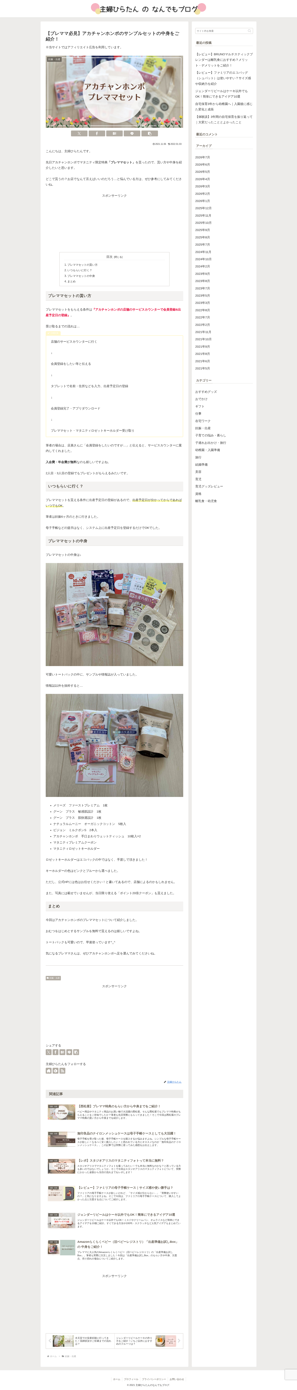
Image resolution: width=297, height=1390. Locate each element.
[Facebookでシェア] (97, 133)
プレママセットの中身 (81, 275)
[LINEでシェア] (132, 133)
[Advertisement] (114, 222)
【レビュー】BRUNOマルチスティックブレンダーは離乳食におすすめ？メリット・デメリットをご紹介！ (224, 60)
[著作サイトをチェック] (49, 1071)
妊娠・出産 (55, 978)
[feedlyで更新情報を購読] (55, 1071)
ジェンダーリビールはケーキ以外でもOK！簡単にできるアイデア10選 (221, 93)
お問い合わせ (177, 1379)
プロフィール (131, 1379)
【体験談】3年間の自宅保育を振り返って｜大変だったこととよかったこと (224, 119)
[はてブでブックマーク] (114, 133)
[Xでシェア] (79, 133)
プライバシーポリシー (154, 1379)
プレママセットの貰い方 (82, 264)
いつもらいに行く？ (79, 270)
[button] (149, 133)
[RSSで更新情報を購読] (62, 1071)
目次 (109, 256)
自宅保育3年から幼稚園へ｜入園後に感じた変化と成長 (224, 106)
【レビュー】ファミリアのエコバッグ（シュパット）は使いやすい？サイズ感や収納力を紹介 (223, 78)
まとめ (71, 281)
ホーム (116, 1379)
